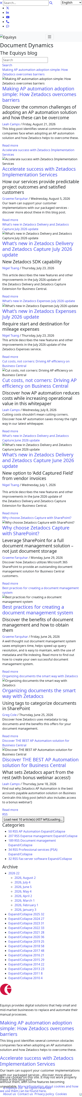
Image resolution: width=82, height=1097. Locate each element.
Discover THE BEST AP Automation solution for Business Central (40, 762)
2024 (38, 919)
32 (10, 859)
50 (10, 831)
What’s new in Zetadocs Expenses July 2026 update (38, 301)
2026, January (25, 910)
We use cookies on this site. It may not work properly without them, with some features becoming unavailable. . (39, 1084)
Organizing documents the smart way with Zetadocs (40, 676)
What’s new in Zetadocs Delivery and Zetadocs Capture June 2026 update (38, 460)
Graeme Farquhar (15, 199)
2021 (38, 932)
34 (10, 850)
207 (11, 836)
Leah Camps (11, 124)
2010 (38, 978)
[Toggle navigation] (49, 37)
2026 (13, 873)
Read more (10, 145)
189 (11, 840)
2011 (38, 973)
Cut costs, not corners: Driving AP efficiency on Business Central (39, 383)
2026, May (22, 891)
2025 (38, 914)
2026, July (22, 882)
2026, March (24, 900)
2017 (38, 951)
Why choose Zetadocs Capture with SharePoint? (36, 518)
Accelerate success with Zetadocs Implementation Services (39, 172)
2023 (38, 923)
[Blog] (7, 26)
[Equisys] (8, 36)
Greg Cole (9, 715)
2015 (38, 960)
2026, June (23, 887)
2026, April (23, 896)
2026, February (26, 905)
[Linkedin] (7, 12)
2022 (38, 928)
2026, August (25, 878)
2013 (38, 969)
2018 (38, 946)
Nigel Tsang (10, 268)
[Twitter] (7, 8)
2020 (38, 937)
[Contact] (7, 22)
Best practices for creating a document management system (37, 610)
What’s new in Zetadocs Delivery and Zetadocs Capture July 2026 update (37, 249)
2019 (38, 941)
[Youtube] (8, 17)
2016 (38, 955)
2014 (38, 964)
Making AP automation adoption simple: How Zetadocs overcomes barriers (39, 94)
